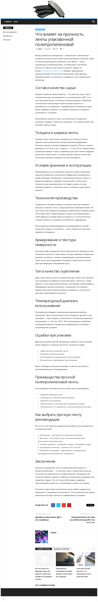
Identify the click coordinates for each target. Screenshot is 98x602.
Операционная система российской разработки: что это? (82, 520)
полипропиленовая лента (52, 71)
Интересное (7, 36)
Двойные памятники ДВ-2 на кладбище (48, 518)
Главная (7, 22)
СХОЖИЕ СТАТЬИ (43, 549)
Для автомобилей (10, 32)
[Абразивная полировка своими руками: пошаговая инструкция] (65, 559)
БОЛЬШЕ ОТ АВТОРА (61, 549)
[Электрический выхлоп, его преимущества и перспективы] (86, 559)
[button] (93, 21)
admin (40, 49)
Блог (16, 22)
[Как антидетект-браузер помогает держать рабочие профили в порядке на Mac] (44, 559)
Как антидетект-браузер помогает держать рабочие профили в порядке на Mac (43, 573)
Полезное (6, 40)
